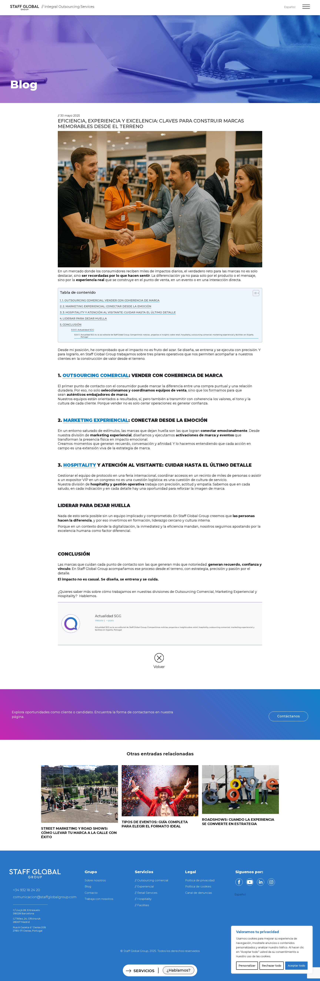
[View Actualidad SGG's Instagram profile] (87, 623)
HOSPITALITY (79, 465)
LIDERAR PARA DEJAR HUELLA (85, 318)
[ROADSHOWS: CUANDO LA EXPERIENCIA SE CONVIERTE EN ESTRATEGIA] (240, 789)
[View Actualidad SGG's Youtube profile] (87, 611)
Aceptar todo (296, 965)
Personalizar (247, 965)
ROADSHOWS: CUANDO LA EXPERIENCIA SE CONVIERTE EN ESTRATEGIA (238, 822)
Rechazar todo (271, 965)
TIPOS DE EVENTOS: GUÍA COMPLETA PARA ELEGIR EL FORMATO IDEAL (155, 824)
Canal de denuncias (198, 892)
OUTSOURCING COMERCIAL (96, 375)
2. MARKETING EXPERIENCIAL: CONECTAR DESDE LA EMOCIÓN (107, 306)
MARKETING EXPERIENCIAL (95, 420)
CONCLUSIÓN (72, 324)
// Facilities (142, 905)
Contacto (91, 892)
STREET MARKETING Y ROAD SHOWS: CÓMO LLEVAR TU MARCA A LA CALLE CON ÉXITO (79, 832)
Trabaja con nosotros (99, 899)
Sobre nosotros (95, 880)
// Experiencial (144, 886)
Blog (88, 886)
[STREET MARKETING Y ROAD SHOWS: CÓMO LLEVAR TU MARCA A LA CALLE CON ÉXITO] (79, 794)
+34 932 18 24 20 (26, 890)
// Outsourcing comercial (151, 880)
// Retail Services (146, 892)
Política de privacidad (199, 880)
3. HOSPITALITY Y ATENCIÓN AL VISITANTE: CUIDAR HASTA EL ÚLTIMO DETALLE (119, 312)
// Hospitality (143, 899)
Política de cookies (198, 886)
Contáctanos (288, 716)
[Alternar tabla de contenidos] (254, 293)
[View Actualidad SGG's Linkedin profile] (87, 634)
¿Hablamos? (178, 970)
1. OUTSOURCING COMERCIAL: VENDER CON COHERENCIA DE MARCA (110, 300)
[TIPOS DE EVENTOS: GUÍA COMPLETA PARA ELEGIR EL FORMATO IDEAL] (160, 790)
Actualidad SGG (86, 330)
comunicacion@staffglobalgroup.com (44, 897)
